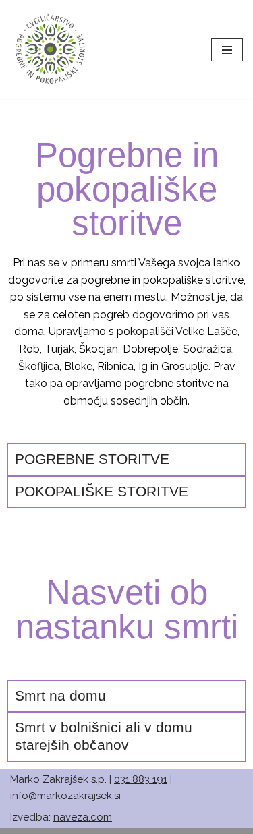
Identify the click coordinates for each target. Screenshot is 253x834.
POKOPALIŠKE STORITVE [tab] (101, 491)
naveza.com (82, 817)
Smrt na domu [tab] (60, 696)
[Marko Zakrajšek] (50, 49)
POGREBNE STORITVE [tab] (92, 459)
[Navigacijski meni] (227, 49)
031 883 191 (140, 779)
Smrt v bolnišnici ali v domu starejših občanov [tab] (103, 736)
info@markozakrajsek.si (65, 796)
